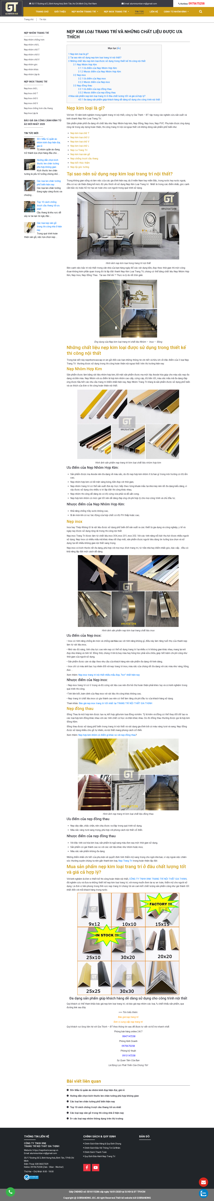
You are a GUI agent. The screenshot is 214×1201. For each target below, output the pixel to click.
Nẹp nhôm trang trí (36, 33)
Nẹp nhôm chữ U (31, 54)
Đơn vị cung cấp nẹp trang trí (128, 1021)
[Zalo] (203, 1193)
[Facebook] (87, 1167)
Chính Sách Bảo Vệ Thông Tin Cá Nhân (102, 1148)
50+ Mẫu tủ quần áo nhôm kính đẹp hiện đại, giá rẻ (97, 1090)
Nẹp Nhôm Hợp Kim (85, 64)
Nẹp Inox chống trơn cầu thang (38, 108)
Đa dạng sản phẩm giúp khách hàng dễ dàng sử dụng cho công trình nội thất (119, 99)
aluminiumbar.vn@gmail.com (43, 1153)
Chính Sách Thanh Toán (95, 1152)
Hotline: (192, 4)
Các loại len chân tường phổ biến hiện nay (92, 1101)
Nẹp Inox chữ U (31, 98)
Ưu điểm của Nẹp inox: (92, 78)
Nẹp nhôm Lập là (31, 74)
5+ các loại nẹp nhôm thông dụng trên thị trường (96, 1118)
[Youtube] (95, 1167)
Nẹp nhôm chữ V (31, 59)
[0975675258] (10, 1192)
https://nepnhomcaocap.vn (45, 1150)
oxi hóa (114, 641)
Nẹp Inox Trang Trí (35, 81)
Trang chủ (28, 19)
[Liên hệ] (203, 1182)
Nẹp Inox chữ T (31, 93)
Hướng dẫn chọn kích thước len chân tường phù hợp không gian (104, 1095)
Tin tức (42, 19)
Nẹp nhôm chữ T (32, 49)
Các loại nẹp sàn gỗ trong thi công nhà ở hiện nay (96, 1113)
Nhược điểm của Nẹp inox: (94, 82)
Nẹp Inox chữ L (31, 88)
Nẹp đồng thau (82, 85)
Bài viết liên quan (84, 1081)
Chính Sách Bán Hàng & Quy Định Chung (102, 1143)
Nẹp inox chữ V (31, 103)
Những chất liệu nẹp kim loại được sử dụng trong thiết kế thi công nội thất (107, 61)
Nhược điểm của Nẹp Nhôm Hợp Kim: (99, 71)
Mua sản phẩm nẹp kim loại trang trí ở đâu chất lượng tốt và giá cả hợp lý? (106, 96)
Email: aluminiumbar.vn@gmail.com (140, 3)
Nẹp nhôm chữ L (31, 44)
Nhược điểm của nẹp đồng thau (97, 92)
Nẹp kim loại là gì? (78, 54)
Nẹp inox (79, 75)
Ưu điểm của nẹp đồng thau (95, 89)
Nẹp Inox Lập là (31, 113)
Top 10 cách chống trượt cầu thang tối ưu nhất (95, 1107)
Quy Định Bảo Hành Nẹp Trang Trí (99, 1156)
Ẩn (118, 48)
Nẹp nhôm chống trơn (34, 40)
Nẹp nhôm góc (31, 64)
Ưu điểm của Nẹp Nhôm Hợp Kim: (97, 68)
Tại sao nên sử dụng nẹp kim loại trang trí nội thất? (94, 57)
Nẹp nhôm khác (31, 69)
